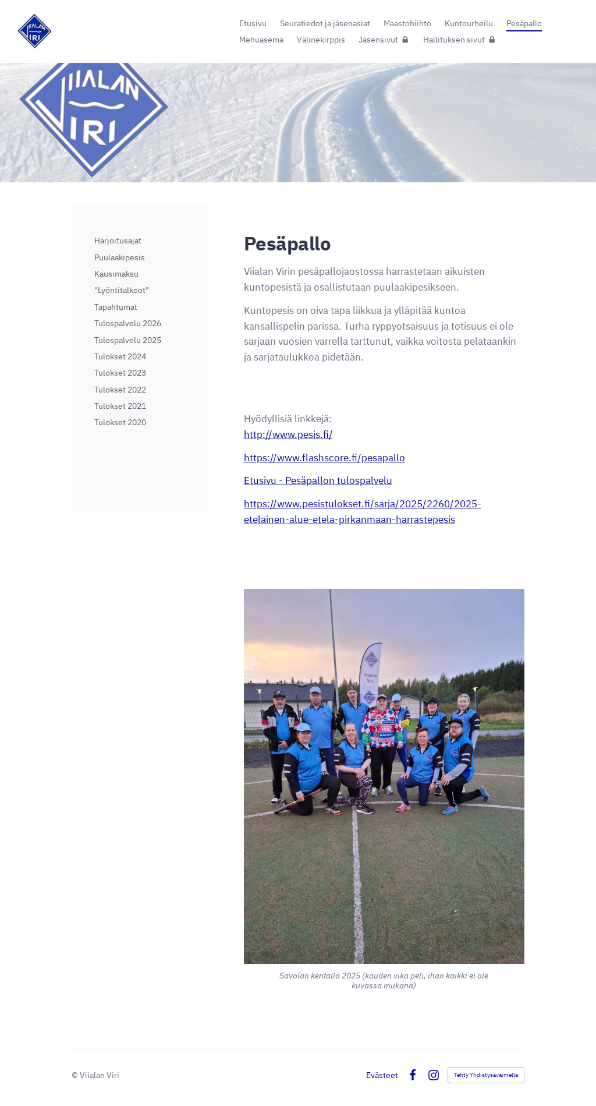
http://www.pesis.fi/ (288, 434)
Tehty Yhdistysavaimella (486, 1075)
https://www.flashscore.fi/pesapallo (324, 457)
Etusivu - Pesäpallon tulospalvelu (318, 480)
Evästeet (382, 1075)
